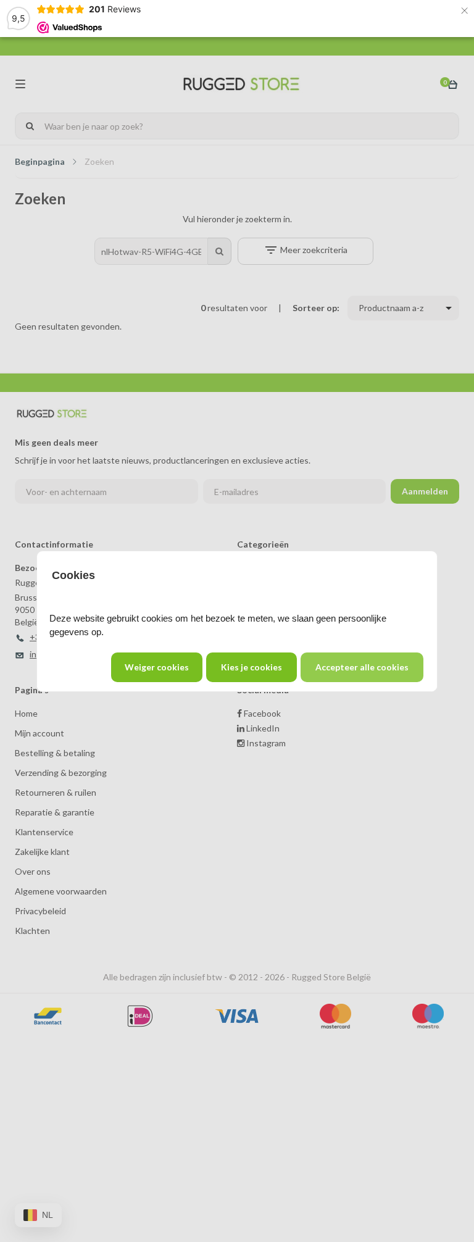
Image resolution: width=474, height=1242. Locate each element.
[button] (362, 667)
